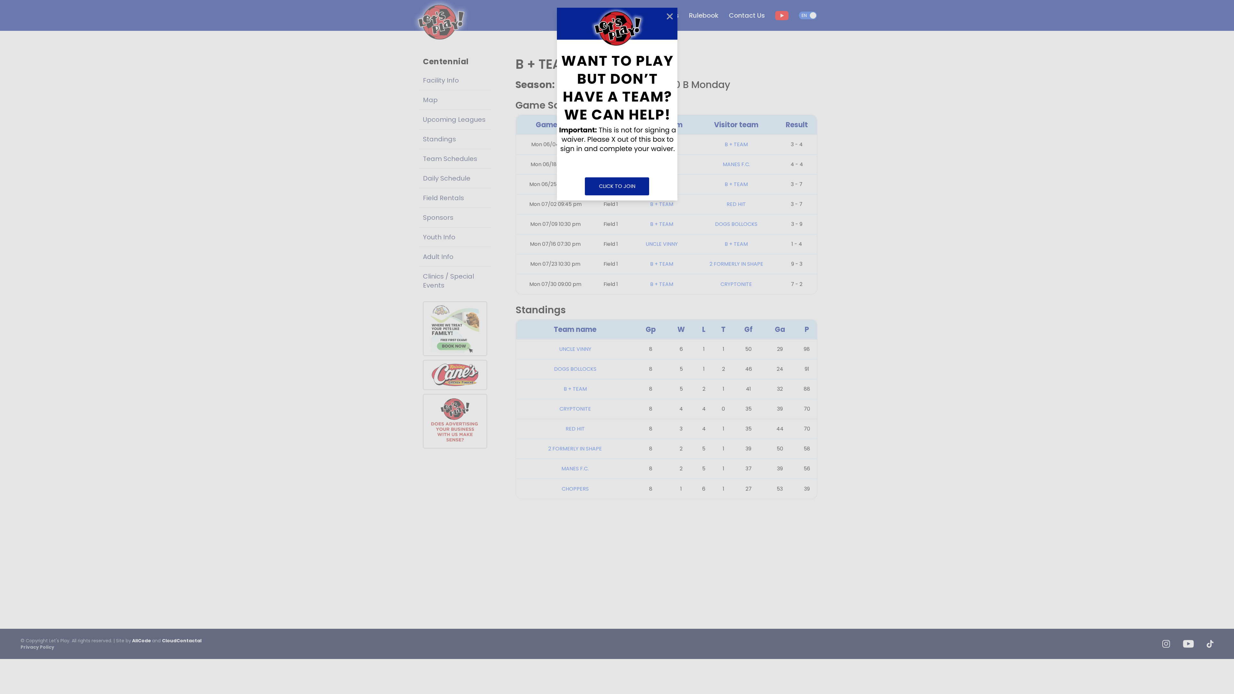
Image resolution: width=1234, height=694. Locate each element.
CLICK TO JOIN (617, 186)
